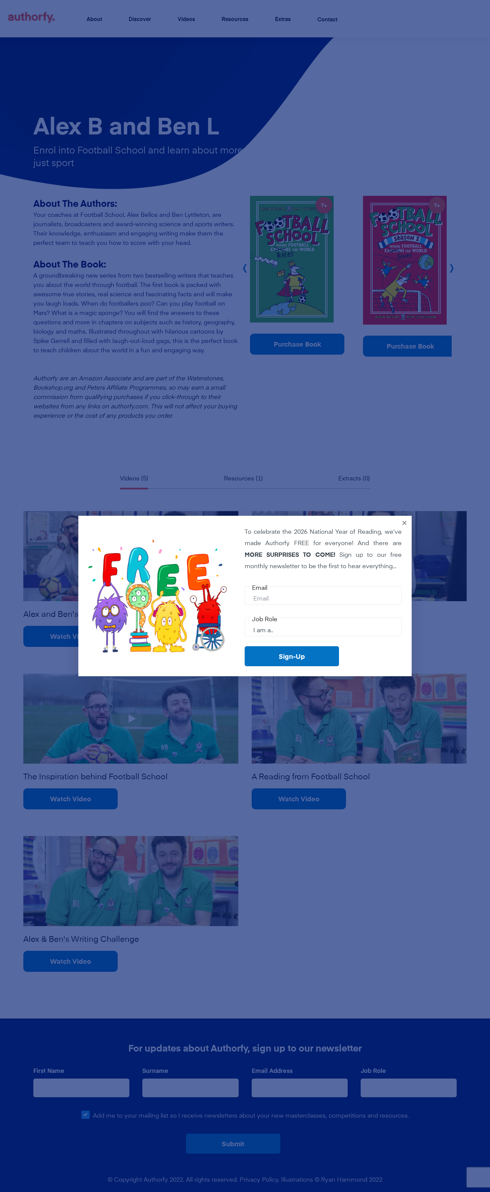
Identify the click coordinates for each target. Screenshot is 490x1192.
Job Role (264, 619)
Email (259, 587)
